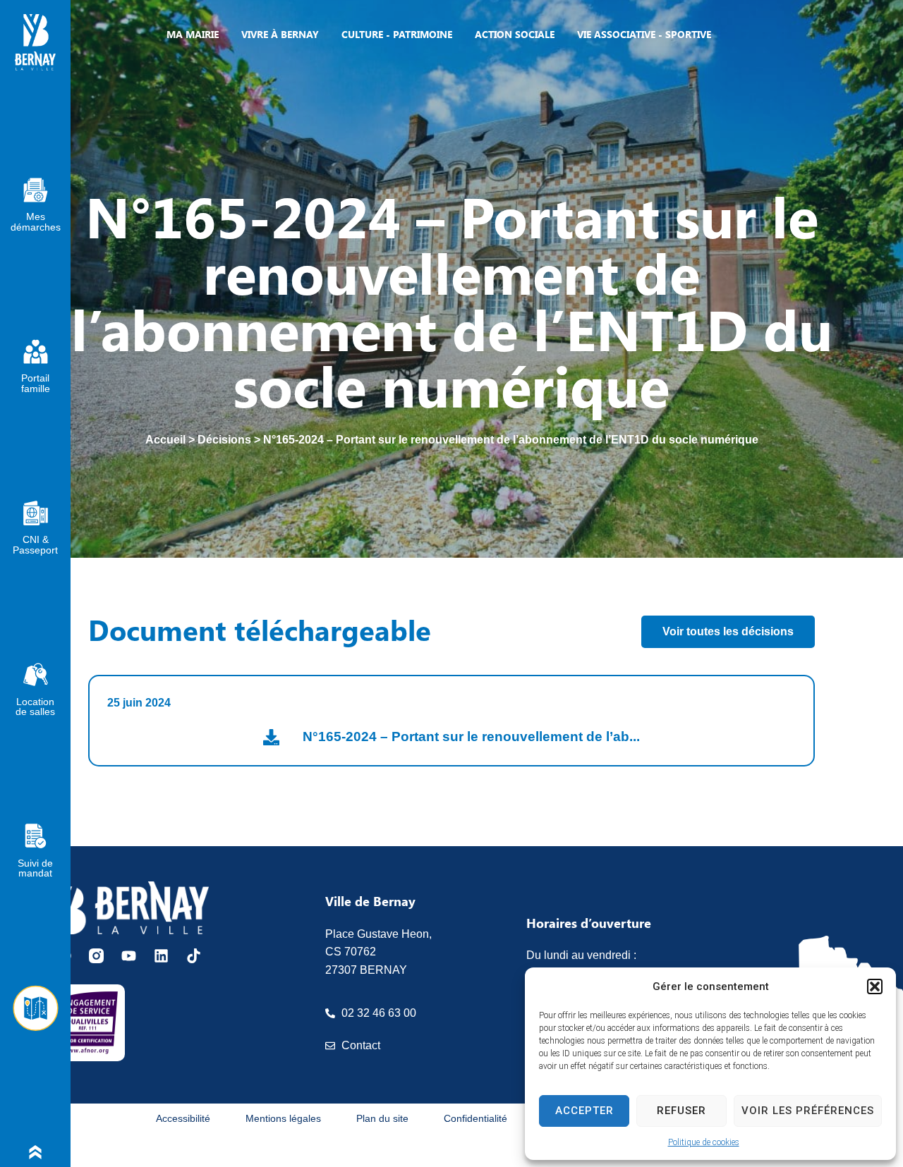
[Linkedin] (161, 955)
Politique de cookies (703, 1142)
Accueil (165, 440)
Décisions (224, 440)
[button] (875, 986)
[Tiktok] (193, 955)
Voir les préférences (807, 1110)
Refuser (681, 1110)
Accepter (584, 1110)
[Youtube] (128, 955)
